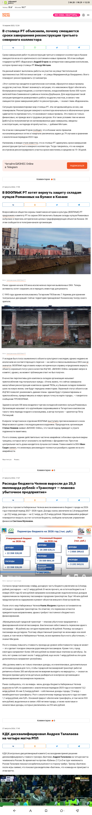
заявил (12, 447)
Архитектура (7, 459)
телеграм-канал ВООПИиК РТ (16, 280)
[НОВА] (66, 15)
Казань (16, 459)
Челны (5, 7)
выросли (6, 687)
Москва (18, 7)
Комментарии (46, 179)
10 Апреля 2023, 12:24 (10, 25)
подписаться (77, 165)
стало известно (30, 143)
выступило (53, 421)
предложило (8, 215)
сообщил (37, 130)
